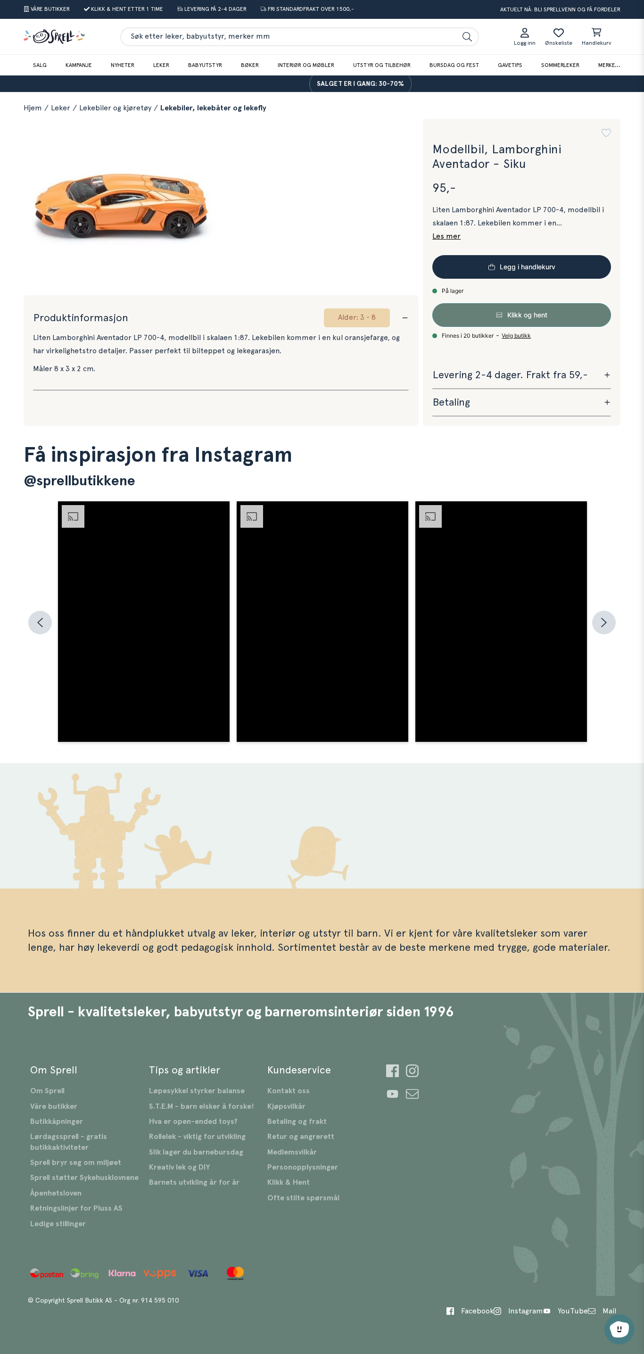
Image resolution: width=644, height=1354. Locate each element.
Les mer (446, 236)
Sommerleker (560, 65)
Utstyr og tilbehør (382, 65)
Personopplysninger (302, 1167)
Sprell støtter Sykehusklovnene (84, 1177)
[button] (606, 133)
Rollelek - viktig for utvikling (197, 1136)
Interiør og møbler (306, 65)
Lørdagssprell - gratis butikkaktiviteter (68, 1142)
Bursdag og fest (454, 65)
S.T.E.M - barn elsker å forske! (201, 1106)
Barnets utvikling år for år (194, 1182)
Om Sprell (47, 1091)
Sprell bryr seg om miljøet (75, 1162)
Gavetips (510, 65)
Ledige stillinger (58, 1224)
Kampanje (79, 65)
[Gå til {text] (392, 1072)
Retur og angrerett (300, 1136)
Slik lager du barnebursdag (196, 1152)
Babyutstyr (205, 65)
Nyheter (122, 65)
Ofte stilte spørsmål (303, 1198)
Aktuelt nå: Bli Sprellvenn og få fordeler (560, 9)
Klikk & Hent (288, 1182)
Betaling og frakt (297, 1121)
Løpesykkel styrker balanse (197, 1091)
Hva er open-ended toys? (193, 1121)
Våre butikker (53, 1106)
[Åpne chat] (619, 1329)
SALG (40, 65)
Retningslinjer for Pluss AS (76, 1208)
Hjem (33, 108)
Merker (608, 65)
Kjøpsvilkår (286, 1106)
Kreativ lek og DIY (179, 1167)
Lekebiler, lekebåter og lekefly (213, 108)
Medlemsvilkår (292, 1152)
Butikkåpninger (56, 1121)
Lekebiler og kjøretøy (115, 108)
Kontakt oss (288, 1091)
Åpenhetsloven (56, 1193)
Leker (161, 65)
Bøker (250, 65)
